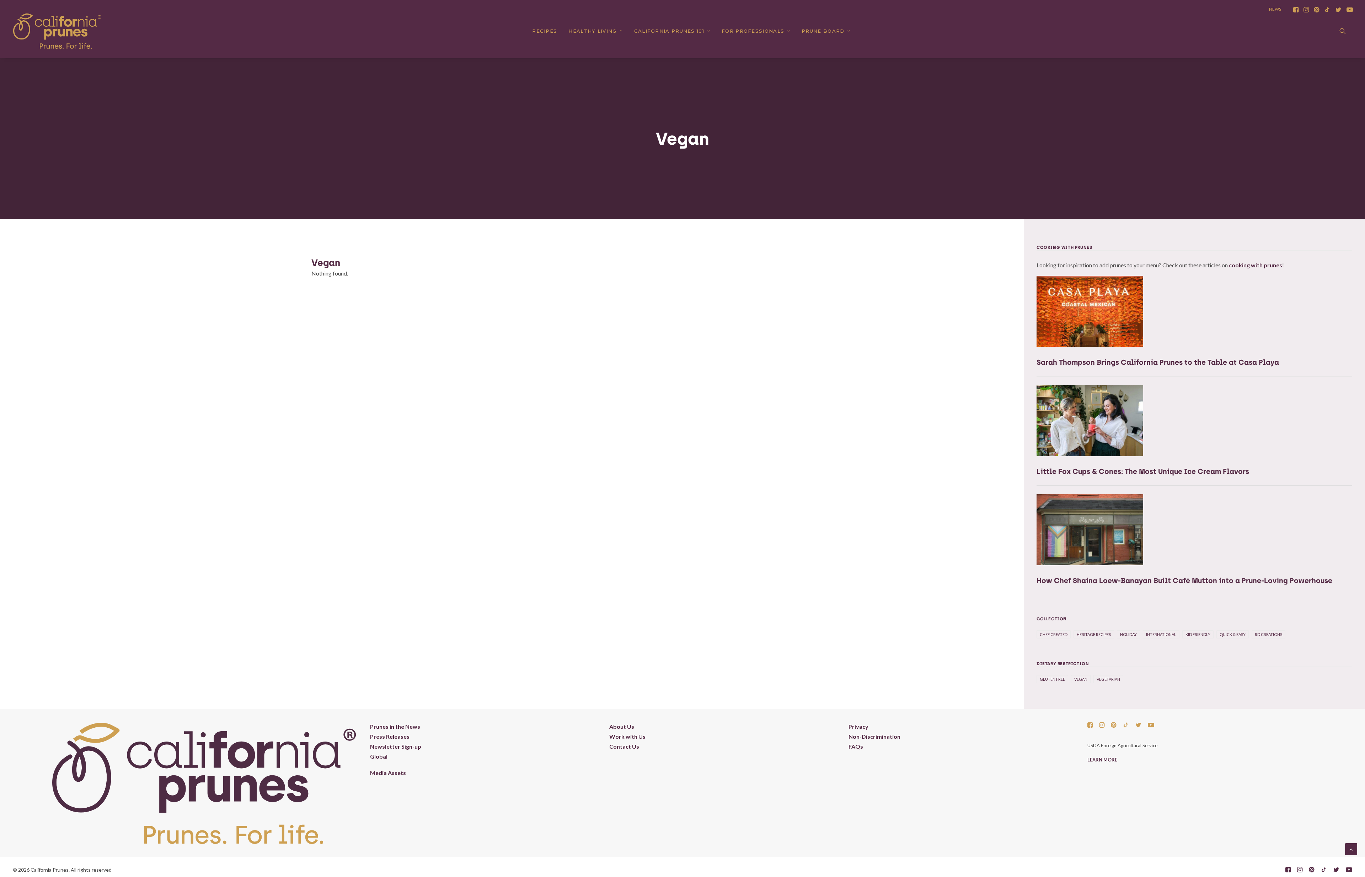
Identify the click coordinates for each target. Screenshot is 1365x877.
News (1275, 9)
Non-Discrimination (874, 736)
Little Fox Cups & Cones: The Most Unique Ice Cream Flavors (1143, 471)
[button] (1296, 9)
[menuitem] (1296, 9)
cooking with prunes (1255, 265)
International (1161, 634)
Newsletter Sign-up (395, 746)
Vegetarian (1108, 679)
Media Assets (388, 772)
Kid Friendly (1197, 634)
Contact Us (624, 746)
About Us (621, 726)
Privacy (858, 726)
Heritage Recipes (1094, 634)
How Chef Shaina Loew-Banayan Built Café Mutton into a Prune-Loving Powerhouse (1184, 580)
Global (378, 756)
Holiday (1128, 634)
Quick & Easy (1233, 634)
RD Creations (1268, 634)
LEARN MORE (1102, 760)
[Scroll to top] (1351, 848)
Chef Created (1053, 634)
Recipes (544, 31)
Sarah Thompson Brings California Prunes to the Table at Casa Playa (1158, 362)
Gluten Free (1052, 679)
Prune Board (823, 31)
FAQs (856, 746)
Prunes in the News (395, 726)
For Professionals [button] (753, 31)
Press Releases (390, 736)
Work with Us (627, 736)
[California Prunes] (57, 31)
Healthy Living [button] (592, 31)
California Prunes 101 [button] (669, 31)
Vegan (1080, 679)
